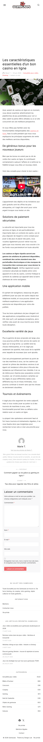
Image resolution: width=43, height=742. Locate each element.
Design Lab (28, 737)
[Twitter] (23, 720)
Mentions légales (21, 729)
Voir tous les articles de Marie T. (21, 450)
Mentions (6, 604)
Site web (7, 549)
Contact (21, 733)
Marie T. (8, 73)
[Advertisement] (21, 33)
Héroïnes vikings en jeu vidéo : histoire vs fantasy (19, 644)
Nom (6, 530)
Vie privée (6, 612)
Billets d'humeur (8, 681)
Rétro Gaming (7, 707)
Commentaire (9, 502)
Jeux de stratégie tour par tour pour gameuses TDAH (21, 661)
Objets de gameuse (9, 702)
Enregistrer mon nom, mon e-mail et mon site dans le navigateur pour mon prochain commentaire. (21, 562)
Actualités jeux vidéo (30, 73)
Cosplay (5, 690)
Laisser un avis (15, 75)
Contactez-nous (8, 608)
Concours (6, 685)
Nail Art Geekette (8, 698)
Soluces (5, 711)
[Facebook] (19, 720)
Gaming (5, 75)
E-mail (6, 539)
